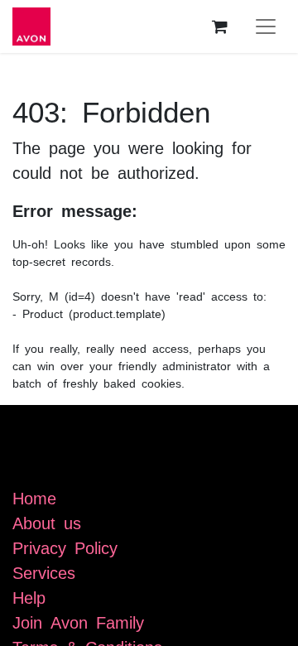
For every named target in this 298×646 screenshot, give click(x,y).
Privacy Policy (65, 546)
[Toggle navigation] (266, 26)
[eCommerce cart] (219, 26)
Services (43, 571)
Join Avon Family (78, 621)
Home (34, 496)
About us (46, 521)
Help (29, 596)
